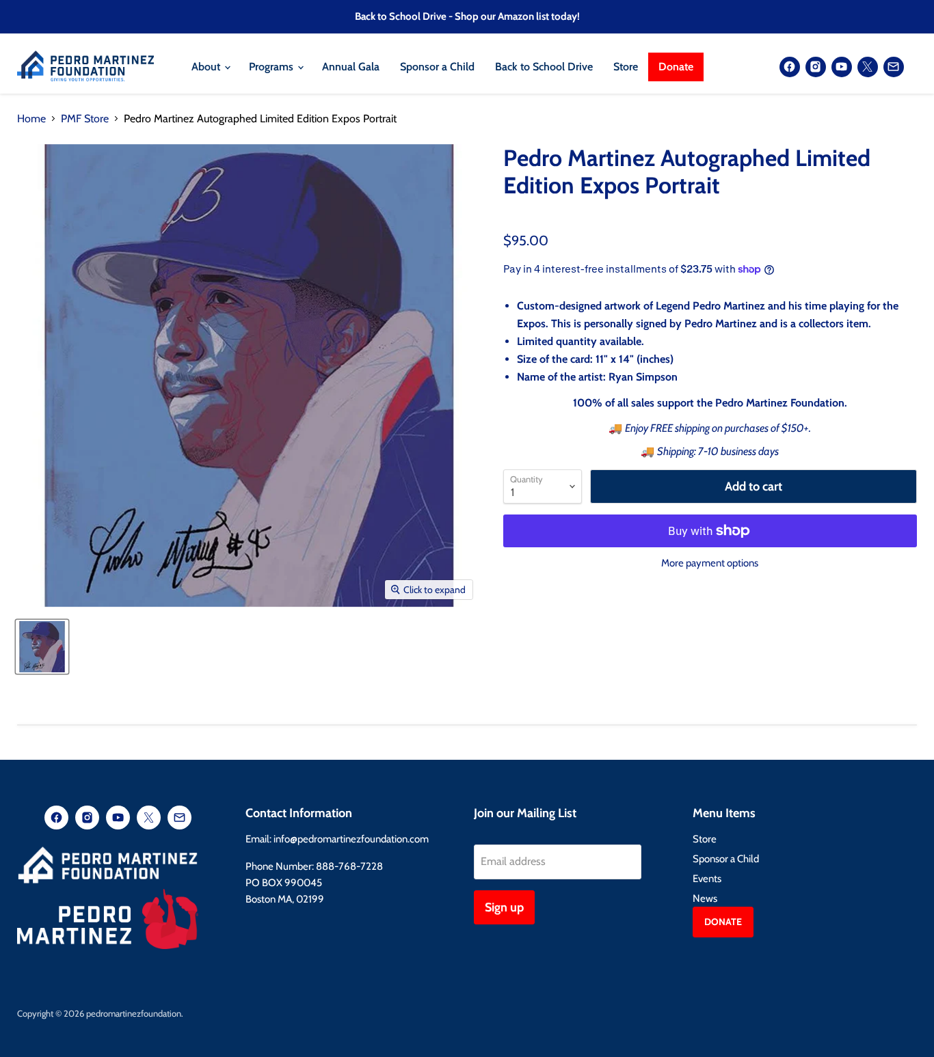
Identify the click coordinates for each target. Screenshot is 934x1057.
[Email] (893, 67)
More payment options (709, 563)
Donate (675, 66)
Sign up (504, 907)
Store (625, 66)
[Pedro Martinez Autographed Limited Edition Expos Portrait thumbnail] (42, 647)
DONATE (723, 922)
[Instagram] (815, 67)
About (207, 66)
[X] (867, 67)
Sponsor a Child (437, 66)
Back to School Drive (544, 66)
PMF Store (85, 119)
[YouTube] (841, 67)
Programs (272, 66)
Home (31, 119)
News (705, 898)
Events (707, 879)
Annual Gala (350, 66)
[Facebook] (789, 67)
